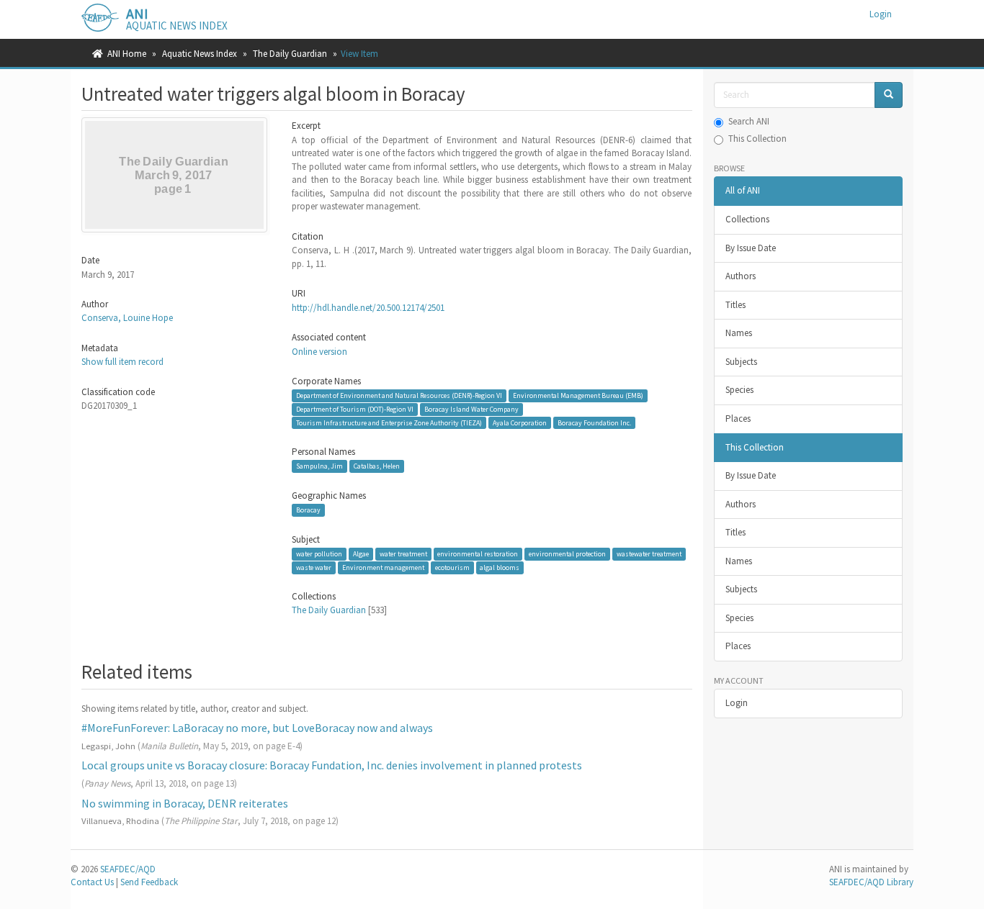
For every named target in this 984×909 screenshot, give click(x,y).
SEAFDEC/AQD (128, 869)
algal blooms (499, 567)
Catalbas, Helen (377, 466)
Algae (361, 553)
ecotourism (452, 567)
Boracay (308, 510)
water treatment (403, 553)
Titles (735, 305)
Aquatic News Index (199, 54)
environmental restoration (477, 553)
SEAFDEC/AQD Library (871, 882)
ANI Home (126, 54)
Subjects (741, 362)
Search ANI (748, 121)
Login (736, 703)
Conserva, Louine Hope (127, 318)
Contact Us (92, 882)
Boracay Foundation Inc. (594, 422)
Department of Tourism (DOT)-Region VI (354, 409)
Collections (747, 219)
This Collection (757, 138)
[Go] (889, 95)
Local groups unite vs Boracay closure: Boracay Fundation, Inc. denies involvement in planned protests (331, 765)
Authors (740, 276)
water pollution (319, 553)
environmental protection (567, 553)
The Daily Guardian (290, 54)
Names (738, 333)
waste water (313, 567)
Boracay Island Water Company (471, 409)
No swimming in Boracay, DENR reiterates (184, 803)
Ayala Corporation (520, 422)
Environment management (383, 567)
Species (739, 390)
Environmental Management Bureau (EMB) (578, 395)
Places (738, 418)
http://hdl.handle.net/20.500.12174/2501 (368, 308)
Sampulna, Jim (319, 466)
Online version (319, 351)
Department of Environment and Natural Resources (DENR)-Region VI (399, 395)
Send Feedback (149, 882)
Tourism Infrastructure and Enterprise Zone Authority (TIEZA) (389, 422)
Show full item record (122, 362)
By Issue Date (750, 248)
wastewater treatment (649, 553)
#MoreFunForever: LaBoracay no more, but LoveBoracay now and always (257, 727)
